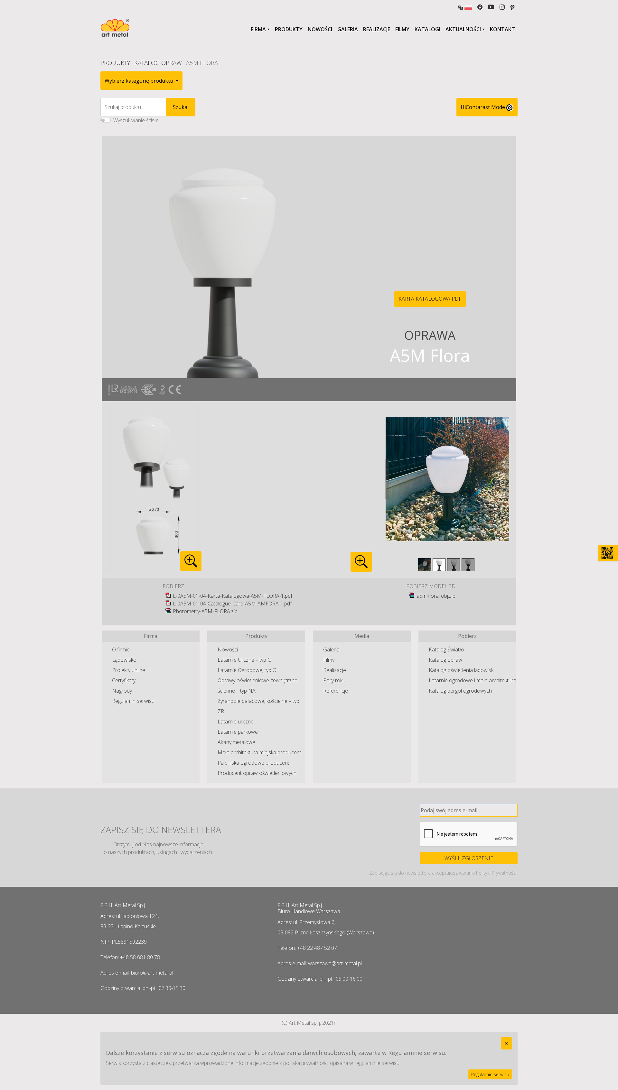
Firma (258, 29)
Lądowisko (124, 659)
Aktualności (463, 29)
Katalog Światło (446, 649)
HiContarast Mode (483, 107)
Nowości (320, 29)
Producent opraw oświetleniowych (257, 773)
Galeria (347, 29)
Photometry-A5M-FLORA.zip (205, 611)
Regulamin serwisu (133, 700)
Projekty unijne (128, 670)
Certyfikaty (124, 680)
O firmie (121, 649)
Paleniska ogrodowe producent (253, 762)
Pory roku (334, 680)
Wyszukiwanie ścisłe (136, 120)
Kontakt (502, 29)
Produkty (289, 29)
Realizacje (376, 29)
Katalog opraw (445, 659)
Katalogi (427, 29)
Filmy (402, 29)
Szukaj (180, 107)
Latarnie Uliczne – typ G (244, 659)
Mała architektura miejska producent (259, 752)
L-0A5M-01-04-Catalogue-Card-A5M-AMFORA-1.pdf (232, 603)
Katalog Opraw (158, 63)
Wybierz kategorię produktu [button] (139, 80)
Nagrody (122, 690)
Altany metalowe (236, 742)
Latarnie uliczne (236, 721)
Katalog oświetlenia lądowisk (461, 670)
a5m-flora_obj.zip (436, 595)
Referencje (335, 690)
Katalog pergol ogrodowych (460, 690)
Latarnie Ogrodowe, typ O (247, 670)
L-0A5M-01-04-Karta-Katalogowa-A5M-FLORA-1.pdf (232, 595)
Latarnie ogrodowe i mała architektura (472, 680)
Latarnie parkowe (238, 731)
